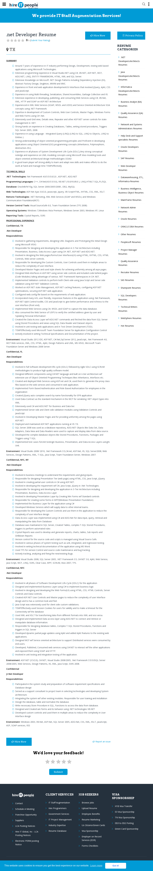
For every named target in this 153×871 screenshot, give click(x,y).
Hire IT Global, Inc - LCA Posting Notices (26, 833)
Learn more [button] (96, 865)
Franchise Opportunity (26, 814)
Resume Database (57, 830)
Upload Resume (89, 808)
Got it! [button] (116, 865)
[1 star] (47, 762)
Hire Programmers (57, 808)
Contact (19, 803)
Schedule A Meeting (24, 809)
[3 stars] (58, 762)
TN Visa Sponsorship (125, 817)
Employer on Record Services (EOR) (91, 838)
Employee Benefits (91, 813)
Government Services (59, 813)
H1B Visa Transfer (123, 806)
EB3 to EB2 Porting (124, 823)
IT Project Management (60, 819)
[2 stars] (53, 762)
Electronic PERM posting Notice (27, 842)
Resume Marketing (91, 819)
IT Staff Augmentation (59, 802)
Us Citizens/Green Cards (93, 825)
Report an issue (103, 741)
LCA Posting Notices (25, 826)
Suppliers (19, 820)
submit (58, 771)
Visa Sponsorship (90, 830)
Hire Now (99, 35)
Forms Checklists (90, 845)
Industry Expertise (57, 825)
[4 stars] (63, 762)
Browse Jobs (88, 802)
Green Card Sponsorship (126, 828)
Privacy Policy (134, 35)
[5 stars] (69, 762)
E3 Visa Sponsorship (124, 811)
